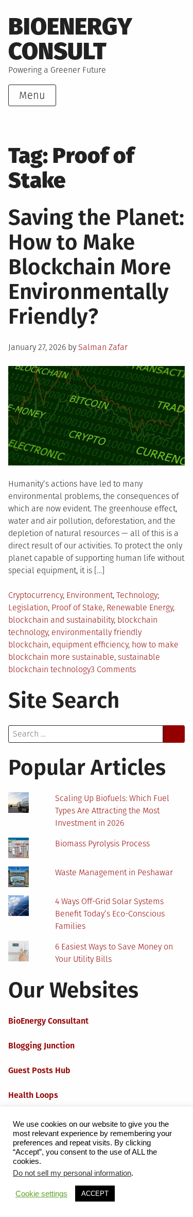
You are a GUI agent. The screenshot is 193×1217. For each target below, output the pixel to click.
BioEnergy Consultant (48, 1021)
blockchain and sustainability (61, 620)
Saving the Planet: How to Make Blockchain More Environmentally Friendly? (96, 267)
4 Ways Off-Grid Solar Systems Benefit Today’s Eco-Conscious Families (110, 913)
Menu (32, 95)
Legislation (28, 607)
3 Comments (113, 669)
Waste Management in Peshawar (114, 872)
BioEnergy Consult (70, 38)
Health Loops (33, 1095)
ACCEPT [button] (95, 1193)
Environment (89, 595)
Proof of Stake (77, 607)
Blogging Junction (41, 1046)
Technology (136, 595)
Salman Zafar (103, 347)
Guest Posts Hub (39, 1070)
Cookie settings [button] (41, 1194)
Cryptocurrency (35, 595)
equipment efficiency (90, 644)
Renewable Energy (140, 607)
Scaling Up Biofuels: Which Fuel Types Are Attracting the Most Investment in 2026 (112, 810)
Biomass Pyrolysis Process (102, 843)
